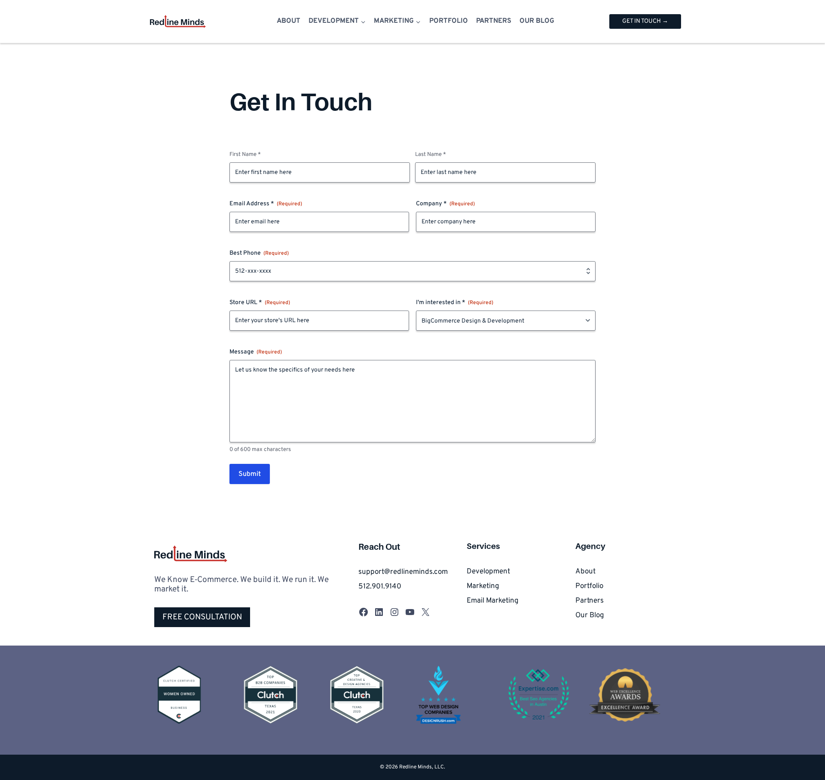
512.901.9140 (379, 586)
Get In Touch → (645, 21)
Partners (493, 21)
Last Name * (430, 154)
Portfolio (448, 21)
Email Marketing (493, 601)
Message (255, 352)
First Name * (245, 154)
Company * (445, 203)
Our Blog (536, 21)
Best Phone (259, 253)
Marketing (483, 586)
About (288, 21)
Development (488, 571)
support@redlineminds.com (403, 572)
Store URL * (259, 302)
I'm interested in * (454, 302)
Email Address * (265, 203)
